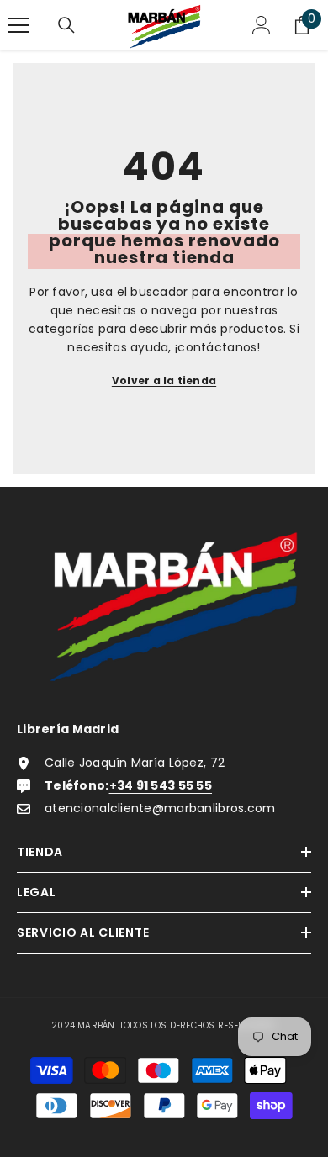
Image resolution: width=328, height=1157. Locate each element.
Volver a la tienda (164, 380)
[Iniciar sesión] (261, 25)
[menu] (18, 25)
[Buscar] (66, 25)
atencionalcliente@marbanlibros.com (160, 808)
